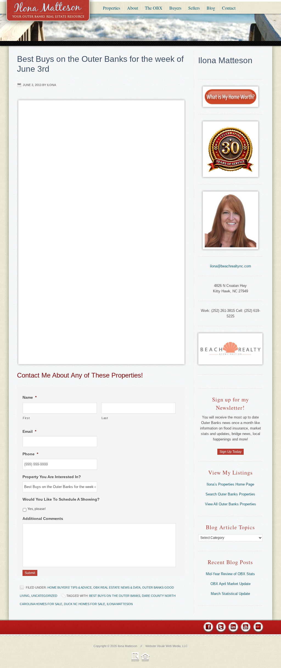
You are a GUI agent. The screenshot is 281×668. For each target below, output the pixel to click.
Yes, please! (36, 509)
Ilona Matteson (48, 14)
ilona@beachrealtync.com (230, 266)
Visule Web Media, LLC (172, 646)
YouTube (245, 628)
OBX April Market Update (230, 584)
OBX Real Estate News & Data (116, 587)
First (26, 418)
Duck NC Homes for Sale (84, 604)
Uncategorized (44, 595)
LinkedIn (233, 628)
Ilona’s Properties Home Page (230, 484)
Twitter (221, 628)
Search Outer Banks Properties (230, 494)
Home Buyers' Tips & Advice (69, 587)
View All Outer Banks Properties (230, 504)
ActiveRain (258, 628)
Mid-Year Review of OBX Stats (230, 574)
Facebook (209, 628)
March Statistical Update (230, 594)
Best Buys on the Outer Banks (114, 595)
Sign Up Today (230, 452)
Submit (30, 573)
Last (105, 418)
